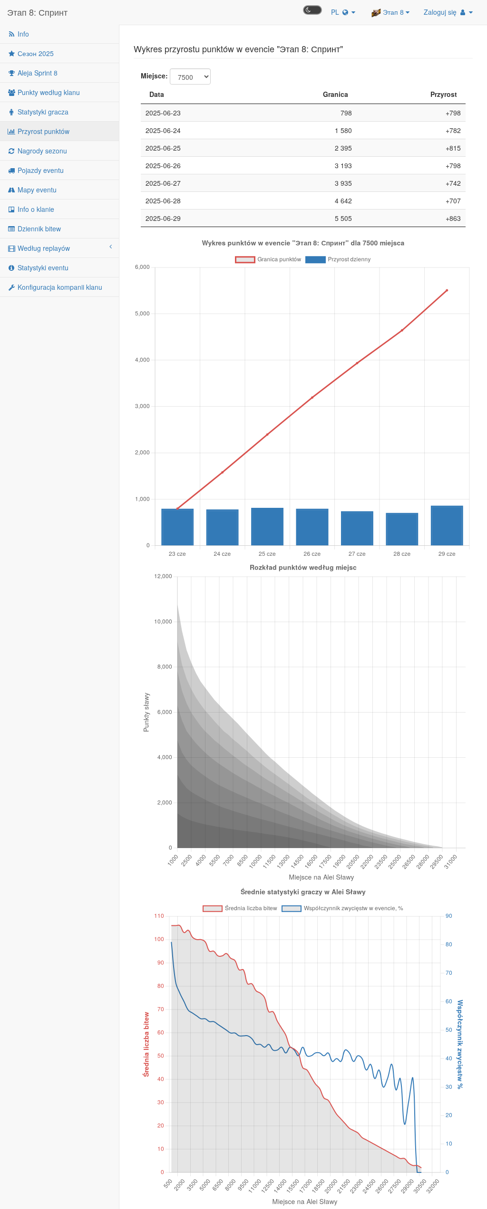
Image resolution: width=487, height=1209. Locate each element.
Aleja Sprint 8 (37, 72)
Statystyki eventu (42, 267)
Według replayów (43, 248)
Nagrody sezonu (41, 150)
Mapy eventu (36, 189)
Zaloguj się (441, 12)
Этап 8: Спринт (37, 12)
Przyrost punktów (42, 131)
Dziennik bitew (38, 228)
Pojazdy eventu (40, 170)
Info (22, 33)
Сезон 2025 (35, 53)
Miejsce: (154, 75)
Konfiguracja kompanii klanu (59, 287)
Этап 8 (393, 12)
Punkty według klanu (48, 92)
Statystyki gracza (42, 111)
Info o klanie (35, 209)
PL (336, 12)
